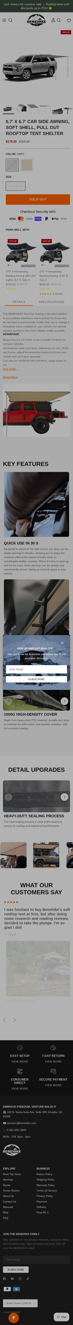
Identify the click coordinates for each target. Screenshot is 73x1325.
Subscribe (36, 679)
